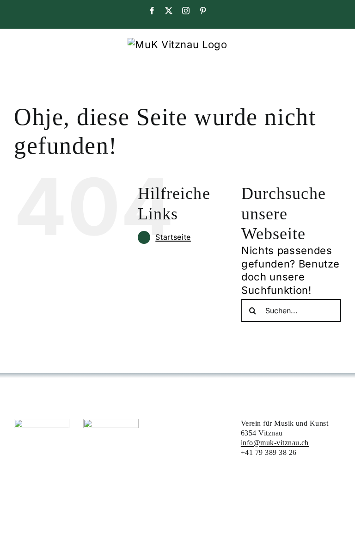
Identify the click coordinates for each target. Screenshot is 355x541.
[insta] (41, 424)
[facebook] (111, 424)
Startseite (173, 237)
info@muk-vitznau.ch (275, 443)
